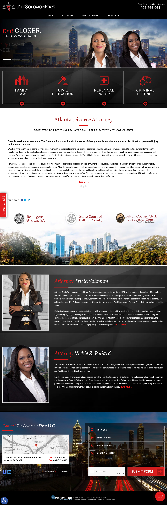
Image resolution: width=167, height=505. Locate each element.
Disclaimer (62, 472)
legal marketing (92, 499)
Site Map (49, 472)
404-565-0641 (151, 7)
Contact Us (113, 16)
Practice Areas (90, 16)
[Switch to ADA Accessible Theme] (4, 500)
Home (50, 16)
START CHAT (149, 480)
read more (120, 324)
